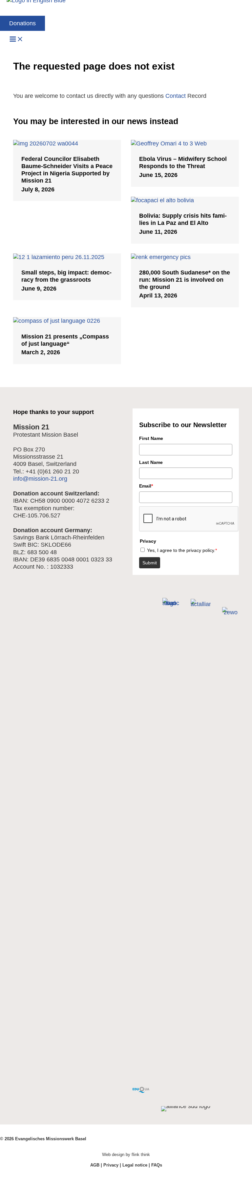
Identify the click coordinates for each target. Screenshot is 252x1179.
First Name (151, 438)
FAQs (156, 1165)
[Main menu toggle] (16, 39)
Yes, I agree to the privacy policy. (182, 550)
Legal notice (134, 1165)
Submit (149, 562)
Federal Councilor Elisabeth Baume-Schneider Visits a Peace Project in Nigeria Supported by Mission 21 (67, 169)
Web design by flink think (126, 1154)
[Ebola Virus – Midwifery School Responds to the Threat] (185, 143)
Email (146, 486)
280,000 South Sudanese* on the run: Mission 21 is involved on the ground (184, 279)
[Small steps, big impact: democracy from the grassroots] (67, 256)
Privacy (110, 1165)
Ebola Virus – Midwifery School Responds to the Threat (183, 162)
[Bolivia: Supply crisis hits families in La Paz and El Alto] (185, 200)
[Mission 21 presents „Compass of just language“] (67, 320)
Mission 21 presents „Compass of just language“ (65, 340)
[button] (22, 23)
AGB (94, 1165)
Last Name (151, 462)
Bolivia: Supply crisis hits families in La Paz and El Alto (183, 219)
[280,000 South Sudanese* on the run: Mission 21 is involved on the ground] (185, 256)
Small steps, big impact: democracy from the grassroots (66, 276)
